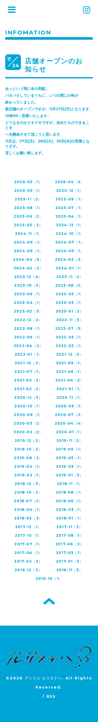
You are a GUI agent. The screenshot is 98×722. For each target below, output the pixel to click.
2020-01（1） (70, 432)
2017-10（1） (28, 535)
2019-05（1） (70, 457)
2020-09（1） (69, 406)
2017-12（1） (28, 526)
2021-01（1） (69, 388)
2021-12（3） (69, 354)
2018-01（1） (69, 518)
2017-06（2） (69, 544)
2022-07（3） (69, 328)
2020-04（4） (70, 423)
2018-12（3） (28, 483)
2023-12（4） (28, 276)
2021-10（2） (28, 363)
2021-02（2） (28, 388)
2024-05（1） (69, 251)
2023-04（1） (28, 302)
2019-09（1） (70, 449)
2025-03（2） (28, 225)
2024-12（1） (70, 225)
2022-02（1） (70, 345)
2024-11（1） (28, 233)
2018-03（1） (70, 509)
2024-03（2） (69, 259)
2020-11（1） (69, 397)
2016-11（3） (69, 570)
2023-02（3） (28, 311)
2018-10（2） (28, 492)
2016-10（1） (49, 578)
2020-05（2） (28, 423)
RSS (51, 696)
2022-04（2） (28, 345)
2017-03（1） (69, 552)
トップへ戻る (49, 601)
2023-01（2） (70, 311)
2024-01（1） (70, 268)
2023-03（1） (70, 302)
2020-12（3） (28, 397)
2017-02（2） (28, 561)
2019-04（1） (28, 466)
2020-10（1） (28, 406)
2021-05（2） (28, 380)
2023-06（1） (28, 294)
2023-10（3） (28, 285)
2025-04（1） (69, 216)
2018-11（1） (70, 483)
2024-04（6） (28, 259)
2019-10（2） (28, 449)
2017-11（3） (69, 526)
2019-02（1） (28, 475)
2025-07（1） (69, 207)
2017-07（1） (28, 544)
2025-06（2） (28, 216)
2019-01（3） (70, 475)
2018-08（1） (70, 492)
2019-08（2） (28, 457)
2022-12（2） (28, 319)
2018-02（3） (28, 518)
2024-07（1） (69, 242)
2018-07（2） (28, 501)
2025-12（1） (69, 190)
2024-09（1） (28, 242)
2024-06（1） (28, 251)
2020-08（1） (28, 414)
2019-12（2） (28, 440)
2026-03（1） (28, 190)
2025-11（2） (28, 199)
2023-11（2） (69, 276)
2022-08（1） (28, 328)
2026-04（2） (70, 182)
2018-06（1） (70, 501)
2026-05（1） (28, 182)
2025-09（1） (69, 199)
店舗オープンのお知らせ (54, 65)
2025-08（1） (28, 207)
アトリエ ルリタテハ (43, 678)
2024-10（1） (70, 233)
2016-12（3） (28, 570)
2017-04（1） (28, 552)
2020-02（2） (28, 432)
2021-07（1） (28, 371)
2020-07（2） (69, 414)
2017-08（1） (70, 535)
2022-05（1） (70, 337)
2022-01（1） (28, 354)
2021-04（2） (69, 380)
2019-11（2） (69, 440)
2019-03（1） (70, 466)
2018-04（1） (28, 509)
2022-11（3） (69, 319)
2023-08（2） (69, 285)
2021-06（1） (70, 371)
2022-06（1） (28, 337)
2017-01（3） (69, 561)
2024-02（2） (28, 268)
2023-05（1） (70, 294)
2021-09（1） (70, 363)
